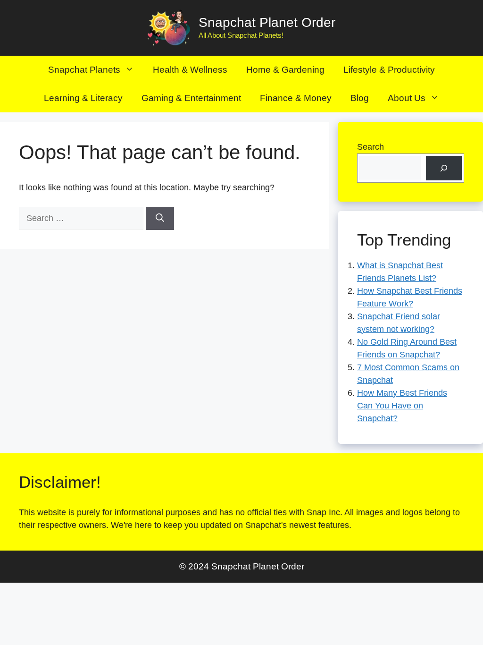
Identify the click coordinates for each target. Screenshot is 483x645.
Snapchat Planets (84, 70)
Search (370, 147)
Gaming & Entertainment (191, 98)
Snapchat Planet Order (267, 22)
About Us (406, 98)
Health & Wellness (190, 70)
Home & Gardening (285, 70)
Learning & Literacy (83, 98)
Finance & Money (296, 98)
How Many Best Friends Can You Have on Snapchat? (402, 405)
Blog (359, 98)
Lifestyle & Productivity (389, 70)
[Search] (160, 218)
